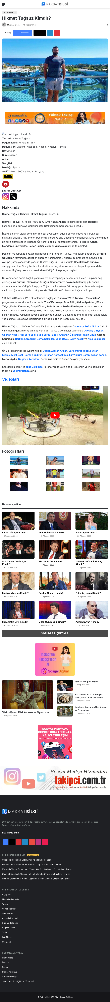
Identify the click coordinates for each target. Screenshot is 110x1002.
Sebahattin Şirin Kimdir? (15, 621)
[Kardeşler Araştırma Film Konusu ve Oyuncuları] (65, 711)
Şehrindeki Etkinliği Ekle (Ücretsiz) (18, 981)
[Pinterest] (57, 33)
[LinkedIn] (50, 33)
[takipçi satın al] (55, 117)
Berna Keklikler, (46, 338)
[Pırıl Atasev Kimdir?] (91, 521)
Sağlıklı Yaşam (8, 927)
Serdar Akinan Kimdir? (51, 593)
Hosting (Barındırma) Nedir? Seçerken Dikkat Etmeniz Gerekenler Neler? (35, 878)
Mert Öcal (17, 355)
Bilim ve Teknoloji (10, 923)
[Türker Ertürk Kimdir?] (55, 549)
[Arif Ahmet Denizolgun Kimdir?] (18, 549)
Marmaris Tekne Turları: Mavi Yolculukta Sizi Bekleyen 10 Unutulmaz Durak (37, 869)
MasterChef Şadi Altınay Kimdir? (88, 563)
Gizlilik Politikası (9, 972)
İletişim (5, 962)
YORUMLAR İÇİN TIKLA (55, 633)
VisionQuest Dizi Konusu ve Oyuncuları (26, 712)
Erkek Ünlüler (10, 12)
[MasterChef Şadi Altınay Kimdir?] (91, 549)
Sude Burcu (43, 334)
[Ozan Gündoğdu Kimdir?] (55, 610)
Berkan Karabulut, (26, 338)
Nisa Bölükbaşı (96, 338)
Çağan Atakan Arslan (55, 350)
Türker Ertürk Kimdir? (50, 561)
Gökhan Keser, (11, 334)
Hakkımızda (7, 957)
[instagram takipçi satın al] (55, 778)
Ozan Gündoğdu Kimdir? (52, 621)
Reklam (5, 967)
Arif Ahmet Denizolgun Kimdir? (14, 563)
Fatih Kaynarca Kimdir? (88, 593)
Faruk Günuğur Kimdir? (15, 532)
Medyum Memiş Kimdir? (15, 593)
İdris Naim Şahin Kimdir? (52, 532)
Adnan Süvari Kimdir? (87, 621)
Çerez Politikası (9, 976)
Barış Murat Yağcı (79, 350)
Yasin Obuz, (90, 334)
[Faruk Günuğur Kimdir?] (18, 521)
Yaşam (5, 904)
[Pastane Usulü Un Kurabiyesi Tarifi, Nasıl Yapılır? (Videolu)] (65, 698)
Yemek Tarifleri (9, 908)
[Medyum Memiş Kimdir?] (18, 581)
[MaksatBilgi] (55, 4)
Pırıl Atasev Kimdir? (86, 532)
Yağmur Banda (21, 370)
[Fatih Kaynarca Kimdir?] (91, 581)
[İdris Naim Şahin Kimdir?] (55, 521)
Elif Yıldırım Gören (79, 355)
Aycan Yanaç (98, 355)
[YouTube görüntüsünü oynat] (55, 415)
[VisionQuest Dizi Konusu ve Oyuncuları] (27, 694)
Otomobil (6, 942)
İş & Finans (7, 937)
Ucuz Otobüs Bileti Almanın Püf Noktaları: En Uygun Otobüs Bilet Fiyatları (36, 874)
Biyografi (6, 894)
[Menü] (3, 5)
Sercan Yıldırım (33, 355)
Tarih (4, 932)
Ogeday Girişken (93, 330)
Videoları (10, 379)
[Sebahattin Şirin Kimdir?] (18, 610)
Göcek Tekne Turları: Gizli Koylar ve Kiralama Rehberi (26, 860)
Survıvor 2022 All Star (87, 326)
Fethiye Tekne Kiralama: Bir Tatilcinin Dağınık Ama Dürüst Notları (32, 864)
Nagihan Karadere (29, 359)
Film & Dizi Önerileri (11, 899)
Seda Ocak (61, 338)
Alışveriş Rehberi (9, 918)
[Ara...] (106, 5)
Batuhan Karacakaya (56, 355)
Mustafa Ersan (13, 25)
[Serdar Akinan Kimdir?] (55, 581)
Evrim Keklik (76, 338)
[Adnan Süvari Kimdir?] (91, 610)
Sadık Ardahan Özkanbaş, (67, 334)
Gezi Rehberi (8, 913)
